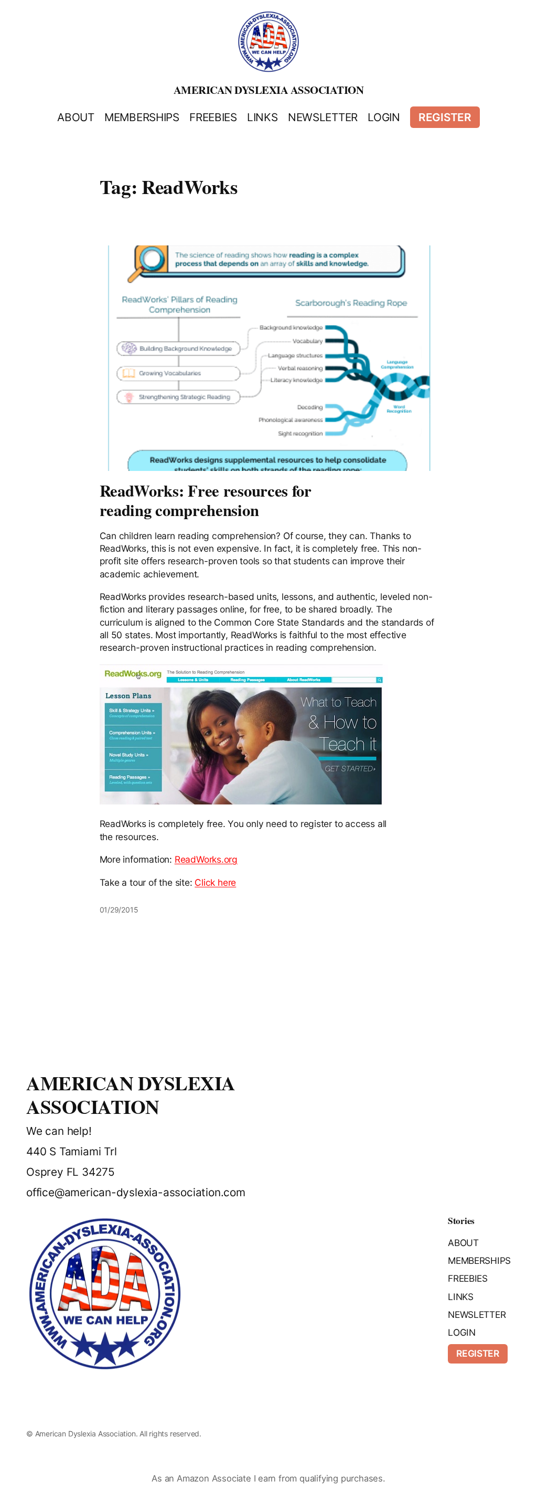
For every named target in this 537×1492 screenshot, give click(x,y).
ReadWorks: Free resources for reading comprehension (206, 500)
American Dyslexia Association (269, 90)
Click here (215, 882)
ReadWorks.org (206, 859)
